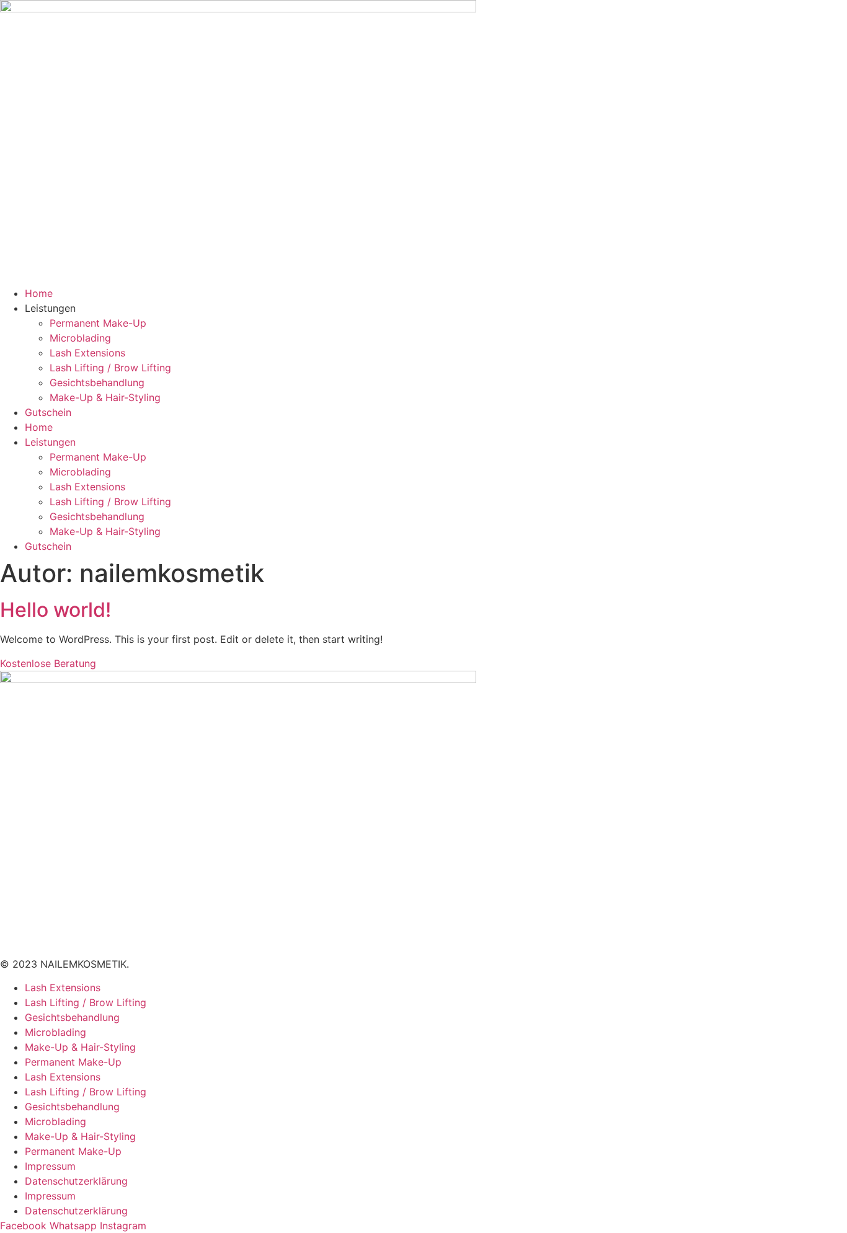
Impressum (50, 1166)
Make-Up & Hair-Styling (105, 397)
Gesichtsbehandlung (97, 382)
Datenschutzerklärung (76, 1181)
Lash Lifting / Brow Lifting (110, 367)
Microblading (80, 338)
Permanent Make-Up (98, 323)
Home (39, 293)
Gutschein (48, 412)
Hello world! (55, 610)
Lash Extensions (87, 353)
